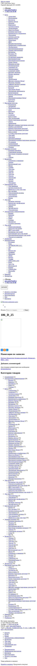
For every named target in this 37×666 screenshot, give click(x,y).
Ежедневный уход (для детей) (18, 233)
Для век (10, 171)
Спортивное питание (15, 152)
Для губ (10, 172)
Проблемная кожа (14, 108)
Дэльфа (10, 259)
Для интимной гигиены (16, 193)
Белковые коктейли (14, 150)
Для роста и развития (15, 237)
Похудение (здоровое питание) (18, 154)
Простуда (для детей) (15, 228)
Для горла (11, 416)
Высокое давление (14, 72)
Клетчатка (11, 99)
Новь (10, 244)
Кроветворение (13, 93)
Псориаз (11, 147)
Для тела (11, 174)
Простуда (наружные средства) (18, 130)
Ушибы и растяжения (15, 127)
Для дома (8, 199)
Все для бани (12, 191)
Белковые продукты (14, 32)
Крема (7, 636)
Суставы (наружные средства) (18, 133)
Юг (9, 249)
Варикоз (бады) (13, 38)
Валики (10, 213)
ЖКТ (10, 42)
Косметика (8, 159)
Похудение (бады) (14, 89)
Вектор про (12, 250)
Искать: (3, 310)
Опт (6, 297)
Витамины (11, 52)
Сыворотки (12, 558)
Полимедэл (12, 222)
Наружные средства (11, 103)
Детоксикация (13, 28)
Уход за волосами (14, 118)
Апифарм (11, 252)
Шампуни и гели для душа (17, 189)
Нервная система (13, 64)
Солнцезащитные (14, 145)
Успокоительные (13, 65)
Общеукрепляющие (14, 227)
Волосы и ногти (13, 86)
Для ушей (11, 135)
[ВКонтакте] (2, 350)
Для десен (11, 137)
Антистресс (12, 16)
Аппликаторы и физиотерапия (14, 211)
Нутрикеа (11, 242)
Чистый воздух (13, 208)
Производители (10, 240)
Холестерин (12, 40)
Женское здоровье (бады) (16, 81)
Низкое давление (13, 74)
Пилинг (10, 181)
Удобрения (8, 238)
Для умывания (13, 186)
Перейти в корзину (7, 664)
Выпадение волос (14, 577)
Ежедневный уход (10, 184)
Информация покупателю (13, 651)
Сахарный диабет (14, 71)
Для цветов (12, 205)
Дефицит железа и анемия (16, 84)
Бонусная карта (10, 654)
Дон (9, 247)
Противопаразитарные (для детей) (19, 235)
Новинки (8, 274)
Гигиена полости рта (15, 188)
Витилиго (11, 111)
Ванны (10, 198)
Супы (10, 533)
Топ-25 (7, 616)
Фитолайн (11, 271)
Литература (8, 276)
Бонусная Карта (10, 295)
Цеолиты (11, 23)
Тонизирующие (13, 69)
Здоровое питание (10, 149)
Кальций (11, 88)
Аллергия (11, 115)
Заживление (12, 123)
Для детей (8, 225)
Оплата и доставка (11, 292)
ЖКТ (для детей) (13, 230)
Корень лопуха (13, 21)
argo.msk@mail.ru (15, 626)
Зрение (10, 96)
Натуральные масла (14, 526)
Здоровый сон (12, 67)
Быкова (10, 267)
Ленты (10, 216)
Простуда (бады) (13, 30)
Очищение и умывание (15, 160)
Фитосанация (12, 18)
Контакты (8, 298)
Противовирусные (14, 59)
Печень (10, 76)
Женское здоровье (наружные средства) (21, 125)
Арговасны (12, 106)
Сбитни (10, 157)
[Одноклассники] (4, 350)
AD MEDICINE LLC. (15, 245)
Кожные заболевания (15, 94)
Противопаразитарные (15, 48)
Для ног (10, 179)
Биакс (10, 262)
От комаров (12, 142)
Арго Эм (11, 264)
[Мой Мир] (7, 350)
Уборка (10, 206)
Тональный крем (13, 560)
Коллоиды (11, 20)
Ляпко (10, 255)
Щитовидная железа (14, 43)
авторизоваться (6, 369)
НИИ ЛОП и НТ (13, 261)
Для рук (10, 176)
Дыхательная (12, 79)
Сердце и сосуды (13, 37)
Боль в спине (12, 132)
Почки (10, 77)
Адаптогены (12, 55)
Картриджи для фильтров (16, 203)
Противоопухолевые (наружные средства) (22, 140)
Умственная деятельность (16, 91)
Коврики (11, 215)
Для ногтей (12, 177)
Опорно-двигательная (15, 50)
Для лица (11, 169)
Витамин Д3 (12, 54)
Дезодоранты (12, 194)
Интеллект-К (12, 266)
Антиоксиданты (13, 26)
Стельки (11, 220)
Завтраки (11, 524)
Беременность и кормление (17, 33)
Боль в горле (12, 116)
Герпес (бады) (12, 62)
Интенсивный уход (14, 164)
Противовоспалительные (16, 60)
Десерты (11, 523)
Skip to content (5, 1)
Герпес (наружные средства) (17, 120)
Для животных (13, 210)
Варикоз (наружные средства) (18, 128)
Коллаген (11, 101)
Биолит (10, 257)
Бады (6, 15)
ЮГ (9, 272)
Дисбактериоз (12, 47)
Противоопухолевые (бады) (17, 98)
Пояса (10, 218)
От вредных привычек (15, 57)
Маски (10, 166)
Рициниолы (12, 104)
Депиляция (12, 183)
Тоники (10, 162)
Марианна (11, 254)
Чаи (9, 155)
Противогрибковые (14, 138)
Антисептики (12, 196)
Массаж (10, 113)
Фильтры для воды (14, 201)
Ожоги (10, 121)
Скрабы (10, 167)
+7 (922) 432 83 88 (12, 624)
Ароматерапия (13, 143)
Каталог (7, 632)
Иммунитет (12, 25)
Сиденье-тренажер (14, 223)
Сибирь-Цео (12, 269)
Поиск (26, 310)
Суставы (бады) (13, 467)
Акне (10, 110)
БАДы (7, 634)
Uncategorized (9, 377)
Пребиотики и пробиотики (17, 45)
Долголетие (12, 35)
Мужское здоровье (14, 82)
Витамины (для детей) (15, 232)
